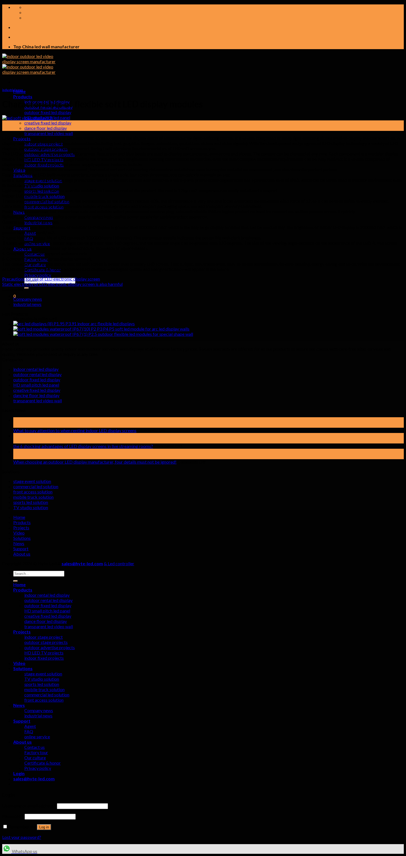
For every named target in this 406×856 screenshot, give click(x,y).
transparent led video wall (48, 133)
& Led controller (119, 563)
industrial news (12, 90)
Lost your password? (21, 837)
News (18, 543)
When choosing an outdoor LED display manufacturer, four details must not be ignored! (94, 461)
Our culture (35, 757)
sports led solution (30, 502)
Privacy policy (37, 275)
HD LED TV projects (44, 652)
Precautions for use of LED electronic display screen (51, 278)
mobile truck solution (33, 497)
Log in (44, 827)
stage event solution (32, 481)
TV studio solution (41, 185)
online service (37, 736)
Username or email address (29, 805)
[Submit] (26, 288)
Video (19, 532)
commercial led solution (35, 486)
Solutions (22, 538)
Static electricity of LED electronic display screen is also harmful (62, 284)
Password (13, 816)
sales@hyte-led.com (82, 563)
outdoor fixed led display (47, 112)
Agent (30, 726)
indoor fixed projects (44, 658)
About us (21, 553)
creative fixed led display (47, 122)
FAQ (28, 731)
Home (19, 517)
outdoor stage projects (46, 642)
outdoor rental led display (37, 374)
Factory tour (36, 752)
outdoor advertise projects (49, 647)
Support (20, 548)
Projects (21, 527)
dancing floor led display (36, 395)
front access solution (32, 491)
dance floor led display (45, 128)
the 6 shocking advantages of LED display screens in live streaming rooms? (83, 446)
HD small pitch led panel (36, 384)
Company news (27, 299)
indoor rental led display (36, 369)
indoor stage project (43, 637)
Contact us (34, 747)
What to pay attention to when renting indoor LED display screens (74, 430)
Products (22, 96)
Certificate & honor (42, 762)
